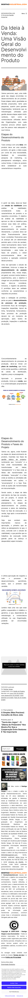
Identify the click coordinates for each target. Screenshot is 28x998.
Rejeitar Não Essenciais (14, 987)
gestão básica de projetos (13, 459)
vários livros (20, 857)
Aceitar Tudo (14, 983)
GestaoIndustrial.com (8, 13)
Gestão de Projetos (19, 691)
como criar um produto (16, 693)
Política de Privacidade (10, 995)
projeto (3, 699)
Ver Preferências (14, 991)
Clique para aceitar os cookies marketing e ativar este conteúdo (14, 665)
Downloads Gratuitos (8, 964)
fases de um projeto (20, 697)
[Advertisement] (14, 185)
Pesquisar (20, 749)
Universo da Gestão (15, 862)
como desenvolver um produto (10, 695)
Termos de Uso (20, 995)
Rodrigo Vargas (8, 689)
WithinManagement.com (9, 855)
